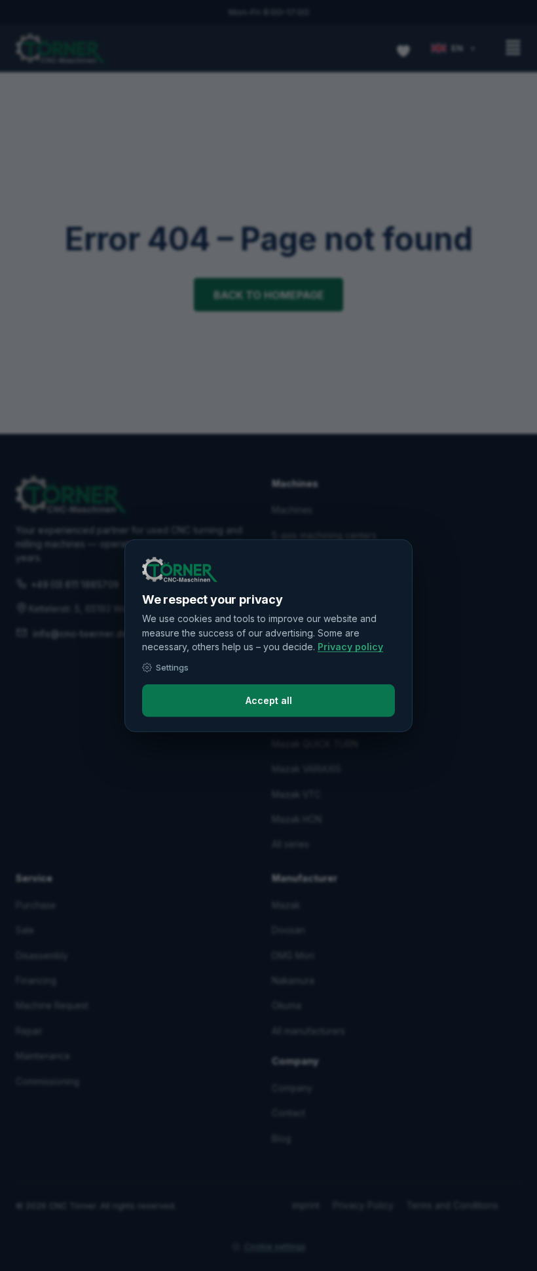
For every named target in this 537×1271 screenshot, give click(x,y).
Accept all (269, 700)
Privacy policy (350, 646)
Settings (172, 667)
